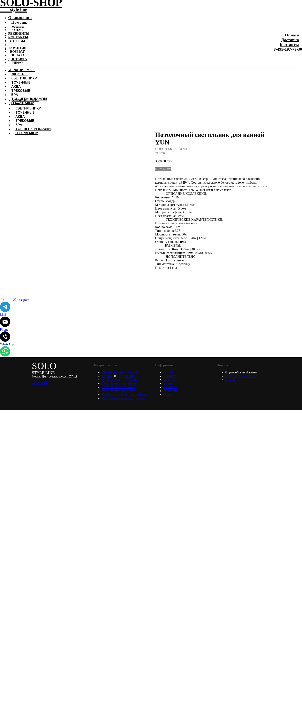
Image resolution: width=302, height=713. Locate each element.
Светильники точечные (118, 387)
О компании (20, 17)
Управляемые (21, 70)
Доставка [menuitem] (17, 59)
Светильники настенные (119, 383)
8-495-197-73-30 (288, 49)
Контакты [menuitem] (18, 37)
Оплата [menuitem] (17, 55)
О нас (167, 394)
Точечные (20, 82)
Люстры (19, 74)
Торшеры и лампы (33, 129)
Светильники (24, 78)
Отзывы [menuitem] (17, 41)
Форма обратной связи (241, 372)
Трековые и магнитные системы (124, 394)
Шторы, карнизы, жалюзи (120, 372)
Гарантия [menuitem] (18, 48)
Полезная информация (241, 376)
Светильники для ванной (119, 391)
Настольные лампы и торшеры (123, 398)
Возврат (169, 383)
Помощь (19, 22)
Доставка (290, 39)
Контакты (289, 44)
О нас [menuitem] (17, 29)
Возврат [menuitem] (17, 51)
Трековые (20, 90)
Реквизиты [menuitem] (18, 33)
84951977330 (40, 383)
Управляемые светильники (120, 379)
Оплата (292, 35)
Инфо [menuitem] (17, 62)
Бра (14, 95)
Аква (16, 86)
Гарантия (169, 379)
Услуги (17, 27)
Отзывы (230, 379)
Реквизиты (171, 391)
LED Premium (26, 133)
